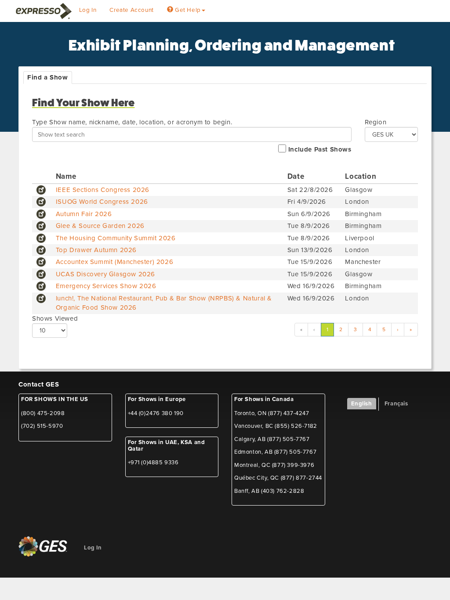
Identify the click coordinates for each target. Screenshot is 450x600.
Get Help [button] (186, 10)
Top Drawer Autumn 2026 (96, 250)
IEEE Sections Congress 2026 (102, 190)
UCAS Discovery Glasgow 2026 (105, 274)
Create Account (131, 10)
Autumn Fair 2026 (84, 214)
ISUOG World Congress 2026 (102, 202)
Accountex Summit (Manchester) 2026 (114, 262)
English (361, 403)
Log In (88, 10)
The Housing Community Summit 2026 (116, 238)
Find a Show (47, 77)
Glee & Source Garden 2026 (100, 226)
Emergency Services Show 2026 (106, 286)
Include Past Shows (318, 149)
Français (396, 403)
